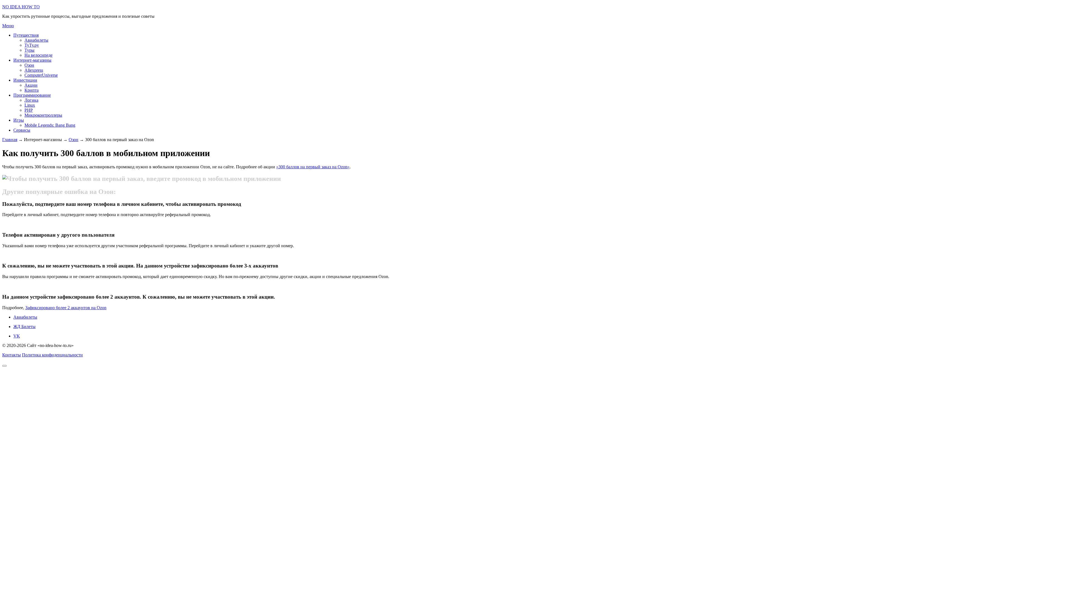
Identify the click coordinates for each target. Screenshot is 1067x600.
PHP (28, 110)
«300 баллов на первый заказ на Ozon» (313, 166)
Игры (18, 120)
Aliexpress (33, 70)
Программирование (32, 95)
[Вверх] (4, 366)
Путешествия (26, 35)
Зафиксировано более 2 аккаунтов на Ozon (65, 307)
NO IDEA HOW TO (21, 6)
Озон (29, 65)
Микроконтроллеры (43, 115)
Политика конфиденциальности (52, 354)
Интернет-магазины (32, 60)
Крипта (31, 90)
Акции (31, 85)
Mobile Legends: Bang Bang (49, 125)
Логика (31, 100)
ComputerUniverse (41, 75)
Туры (29, 50)
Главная (9, 139)
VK (16, 336)
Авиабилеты (36, 40)
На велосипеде (38, 55)
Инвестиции (25, 80)
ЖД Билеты (24, 326)
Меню (8, 25)
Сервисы (21, 130)
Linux (29, 105)
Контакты (11, 354)
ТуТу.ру (31, 45)
